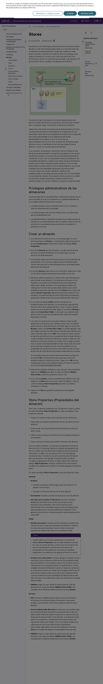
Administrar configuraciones (48, 13)
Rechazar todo (87, 13)
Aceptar (70, 13)
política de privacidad (65, 3)
